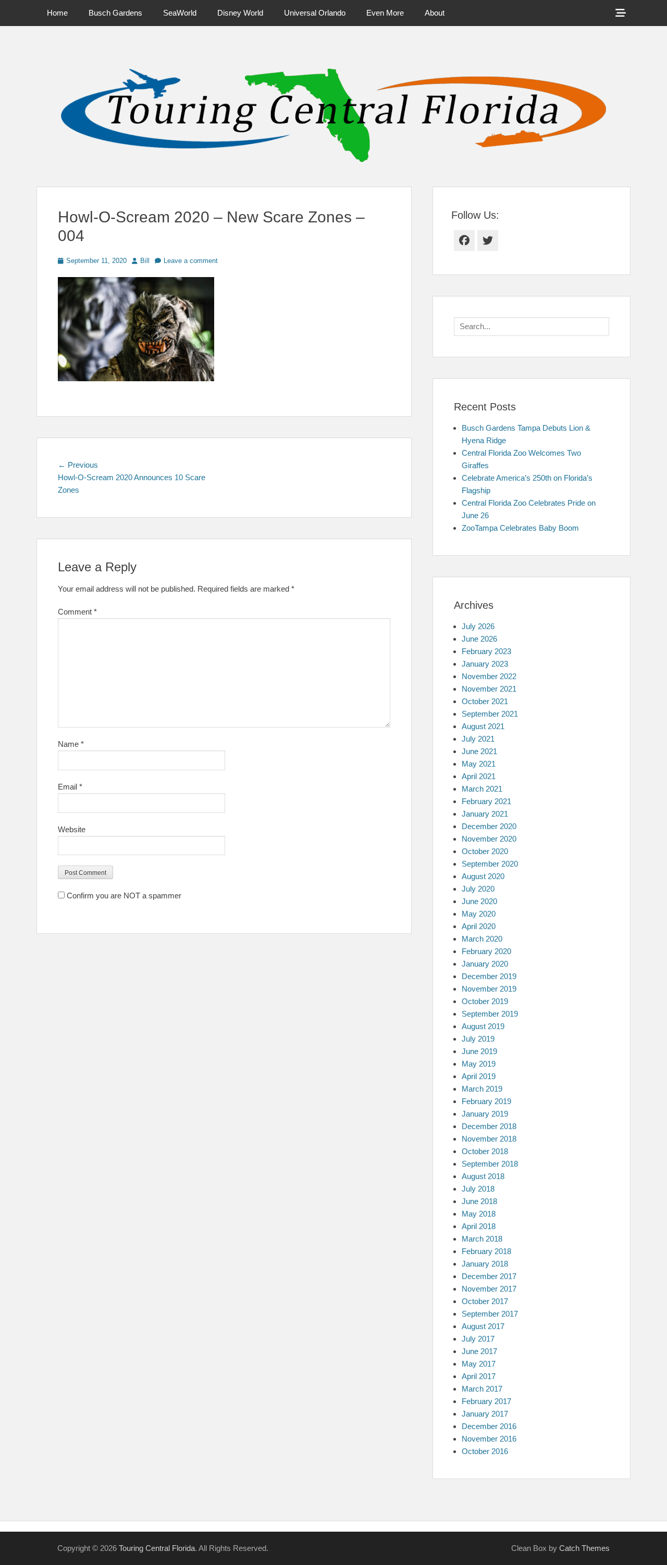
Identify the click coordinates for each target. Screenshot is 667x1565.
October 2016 (485, 1451)
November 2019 (489, 988)
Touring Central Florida (157, 1548)
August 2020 (483, 876)
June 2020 (479, 901)
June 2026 (479, 638)
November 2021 (489, 688)
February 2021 (486, 801)
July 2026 (478, 626)
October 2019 (485, 1001)
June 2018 (479, 1201)
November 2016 (489, 1438)
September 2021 (490, 713)
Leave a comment (191, 261)
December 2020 (489, 826)
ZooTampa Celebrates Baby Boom (520, 527)
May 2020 (479, 913)
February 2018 (486, 1251)
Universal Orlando (314, 12)
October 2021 (485, 701)
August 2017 (483, 1326)
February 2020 (486, 951)
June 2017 (479, 1351)
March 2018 (482, 1238)
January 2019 (485, 1113)
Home (57, 12)
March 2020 (482, 938)
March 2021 (482, 788)
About (434, 12)
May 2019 (479, 1063)
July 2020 (478, 888)
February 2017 (486, 1401)
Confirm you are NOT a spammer (123, 895)
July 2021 (478, 738)
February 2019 (486, 1101)
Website (71, 829)
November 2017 (489, 1288)
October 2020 (485, 851)
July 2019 (478, 1038)
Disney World (240, 12)
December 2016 (489, 1426)
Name (71, 744)
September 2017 (490, 1313)
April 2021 (479, 776)
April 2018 (479, 1226)
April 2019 (479, 1076)
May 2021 (479, 763)
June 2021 (479, 751)
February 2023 (486, 651)
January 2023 (485, 663)
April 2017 (479, 1376)
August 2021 (483, 726)
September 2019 (490, 1013)
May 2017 (479, 1363)
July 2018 (478, 1188)
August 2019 (483, 1026)
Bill (145, 261)
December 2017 (489, 1276)
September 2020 (490, 863)
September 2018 (490, 1163)
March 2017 (482, 1388)
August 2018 (483, 1176)
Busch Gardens (115, 12)
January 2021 (485, 813)
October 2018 (485, 1151)
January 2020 (485, 963)
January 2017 (485, 1413)
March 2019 (482, 1088)
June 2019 (479, 1051)
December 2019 (489, 976)
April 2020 (479, 926)
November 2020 (489, 838)
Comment (77, 611)
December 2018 (489, 1126)
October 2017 (485, 1301)
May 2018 (479, 1213)
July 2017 (478, 1338)
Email (70, 786)
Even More (385, 12)
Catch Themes (584, 1548)
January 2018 (485, 1263)
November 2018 (489, 1138)
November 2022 (489, 676)
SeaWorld (179, 12)
